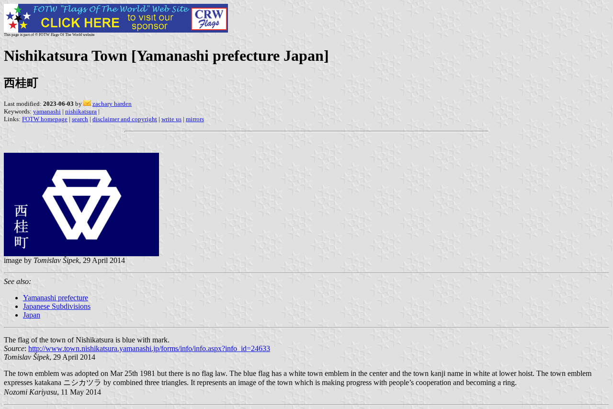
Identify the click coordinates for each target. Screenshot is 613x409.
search (80, 119)
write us (171, 119)
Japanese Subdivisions (57, 306)
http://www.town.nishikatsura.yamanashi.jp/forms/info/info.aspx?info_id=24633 (149, 348)
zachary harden (112, 103)
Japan (31, 315)
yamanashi (47, 111)
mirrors (195, 119)
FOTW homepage (45, 119)
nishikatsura (81, 111)
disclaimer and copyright (124, 119)
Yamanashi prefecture (55, 298)
